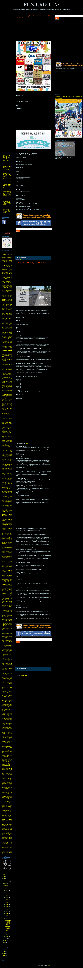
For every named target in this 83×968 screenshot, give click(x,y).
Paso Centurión (5, 686)
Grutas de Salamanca (7, 527)
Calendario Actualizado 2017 (7, 345)
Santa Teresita (9, 780)
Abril (3, 280)
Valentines (10, 834)
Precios (10, 705)
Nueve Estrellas (9, 651)
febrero (5, 945)
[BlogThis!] (21, 257)
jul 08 (7, 918)
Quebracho (10, 723)
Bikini (11, 329)
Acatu (11, 280)
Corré (6, 436)
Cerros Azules (5, 399)
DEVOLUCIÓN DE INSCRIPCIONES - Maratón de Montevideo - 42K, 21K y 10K (7, 156)
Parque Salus (9, 682)
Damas (10, 461)
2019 (4, 876)
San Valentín (7, 774)
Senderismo (6, 788)
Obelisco (10, 654)
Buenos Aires (9, 334)
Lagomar (3, 581)
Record (5, 728)
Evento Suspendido (5, 501)
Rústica (11, 756)
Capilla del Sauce (8, 380)
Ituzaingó (6, 549)
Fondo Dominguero (7, 515)
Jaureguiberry (10, 552)
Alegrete (3, 289)
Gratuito (3, 525)
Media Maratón (8, 620)
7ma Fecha (8, 276)
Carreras (10, 387)
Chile (6, 400)
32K (11, 264)
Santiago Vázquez (5, 783)
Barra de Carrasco (8, 319)
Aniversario (8, 294)
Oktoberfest (7, 655)
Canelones (5, 377)
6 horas (10, 272)
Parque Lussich (6, 677)
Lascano (8, 586)
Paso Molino (9, 688)
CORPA (3, 436)
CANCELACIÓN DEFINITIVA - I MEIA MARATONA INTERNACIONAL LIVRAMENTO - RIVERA (7, 209)
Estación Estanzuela (5, 498)
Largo (9, 584)
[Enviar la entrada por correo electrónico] (18, 257)
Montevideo (21, 669)
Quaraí (7, 723)
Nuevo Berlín (5, 653)
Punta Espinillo (6, 720)
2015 (10, 259)
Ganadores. (4, 521)
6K (10, 273)
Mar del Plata (9, 605)
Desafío (10, 466)
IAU (3, 534)
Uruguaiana (10, 830)
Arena (7, 297)
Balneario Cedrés (8, 312)
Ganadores (10, 520)
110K (8, 254)
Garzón (10, 521)
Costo (11, 450)
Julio (9, 562)
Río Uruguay (6, 751)
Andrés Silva (7, 291)
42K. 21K (9, 266)
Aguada (8, 285)
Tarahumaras (4, 810)
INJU (9, 535)
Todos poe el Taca (8, 814)
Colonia (4, 418)
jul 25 (7, 895)
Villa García (8, 843)
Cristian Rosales (4, 452)
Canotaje (10, 377)
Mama (11, 603)
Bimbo (3, 331)
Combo (10, 427)
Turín (11, 825)
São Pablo (10, 783)
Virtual (9, 847)
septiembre (6, 885)
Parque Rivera (9, 679)
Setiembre (7, 791)
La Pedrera (10, 579)
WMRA (10, 851)
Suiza (7, 806)
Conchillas (5, 433)
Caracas (7, 381)
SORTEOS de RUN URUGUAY (6, 198)
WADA (3, 851)
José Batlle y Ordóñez (8, 555)
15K (8, 256)
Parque (3, 668)
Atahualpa (5, 303)
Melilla (11, 624)
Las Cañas (6, 585)
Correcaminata (9, 438)
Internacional (5, 543)
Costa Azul (4, 449)
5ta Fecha (7, 272)
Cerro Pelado (9, 398)
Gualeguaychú (5, 528)
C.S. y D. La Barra (8, 336)
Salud (6, 760)
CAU (10, 390)
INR (11, 535)
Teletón (10, 810)
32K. (3, 265)
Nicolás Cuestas (4, 647)
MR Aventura (9, 637)
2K (8, 264)
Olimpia (10, 656)
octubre (5, 883)
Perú (5, 693)
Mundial (10, 639)
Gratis (7, 524)
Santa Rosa (10, 779)
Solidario (8, 797)
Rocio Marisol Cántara (8, 752)
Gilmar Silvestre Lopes (6, 523)
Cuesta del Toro (9, 460)
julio (5, 888)
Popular (10, 701)
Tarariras (7, 810)
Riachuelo (7, 742)
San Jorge (6, 766)
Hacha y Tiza (9, 529)
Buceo (4, 334)
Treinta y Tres (8, 823)
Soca (5, 796)
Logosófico (10, 594)
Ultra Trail (10, 828)
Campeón (10, 351)
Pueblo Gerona (7, 713)
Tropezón (10, 824)
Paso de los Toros (7, 688)
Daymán (3, 464)
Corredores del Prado (5, 441)
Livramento (6, 593)
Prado (10, 704)
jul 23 (7, 899)
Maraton (10, 606)
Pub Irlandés (9, 710)
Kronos (9, 567)
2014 (8, 259)
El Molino (10, 487)
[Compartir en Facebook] (24, 257)
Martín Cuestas (7, 616)
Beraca (3, 328)
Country (4, 451)
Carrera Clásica (4, 383)
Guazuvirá (10, 528)
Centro (8, 391)
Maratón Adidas (9, 607)
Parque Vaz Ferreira (5, 683)
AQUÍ (27, 443)
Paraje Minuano (4, 667)
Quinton (10, 724)
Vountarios (4, 849)
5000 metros (10, 269)
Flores (6, 510)
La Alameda (8, 569)
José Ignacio (6, 557)
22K (11, 261)
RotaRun (8, 755)
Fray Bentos (4, 519)
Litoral (11, 590)
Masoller (4, 618)
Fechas (7, 502)
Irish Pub (7, 546)
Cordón (10, 435)
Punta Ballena (6, 717)
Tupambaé (8, 825)
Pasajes (10, 683)
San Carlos (8, 761)
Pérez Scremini (9, 692)
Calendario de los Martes (7, 346)
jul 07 (7, 933)
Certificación (10, 399)
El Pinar (4, 488)
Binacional (4, 332)
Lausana (3, 588)
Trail (8, 818)
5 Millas (6, 269)
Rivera (10, 751)
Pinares (7, 695)
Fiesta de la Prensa (9, 505)
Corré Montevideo (5, 437)
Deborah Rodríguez (8, 464)
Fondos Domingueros (7, 516)
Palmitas (7, 663)
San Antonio (9, 760)
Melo (3, 625)
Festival (7, 504)
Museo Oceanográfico (7, 642)
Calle (3, 351)
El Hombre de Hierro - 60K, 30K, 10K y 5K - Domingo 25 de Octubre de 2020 (68, 97)
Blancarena (8, 332)
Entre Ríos (5, 492)
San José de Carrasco (5, 768)
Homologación (7, 533)
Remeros (7, 738)
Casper (3, 390)
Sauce (11, 786)
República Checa (9, 739)
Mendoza (7, 625)
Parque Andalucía (8, 668)
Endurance (10, 491)
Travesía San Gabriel (8, 821)
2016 (3, 260)
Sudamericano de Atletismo (7, 803)
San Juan (6, 769)
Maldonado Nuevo (5, 602)
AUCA (3, 305)
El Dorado (6, 486)
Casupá (8, 390)
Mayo (3, 619)
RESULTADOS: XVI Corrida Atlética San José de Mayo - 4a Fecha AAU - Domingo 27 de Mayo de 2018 (7, 193)
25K (11, 262)
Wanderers (7, 851)
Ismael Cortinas (9, 548)
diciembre (6, 879)
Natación (4, 644)
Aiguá (8, 287)
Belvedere (7, 327)
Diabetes (8, 474)
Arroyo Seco (5, 301)
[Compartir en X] (22, 257)
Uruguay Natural (9, 832)
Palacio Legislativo (8, 661)
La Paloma (6, 577)
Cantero (3, 380)
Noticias (10, 649)
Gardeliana (8, 521)
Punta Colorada (7, 718)
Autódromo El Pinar (8, 305)
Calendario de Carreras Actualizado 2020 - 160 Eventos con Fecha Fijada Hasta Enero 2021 (7, 186)
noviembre (6, 881)
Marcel (3, 615)
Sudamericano (9, 801)
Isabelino (5, 547)
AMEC (3, 291)
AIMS (11, 287)
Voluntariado (5, 848)
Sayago (6, 787)
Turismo (3, 826)
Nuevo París (10, 653)
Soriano (10, 798)
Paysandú (4, 690)
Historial (3, 532)
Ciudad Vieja (9, 408)
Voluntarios (10, 848)
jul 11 (7, 913)
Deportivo (3, 466)
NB (11, 644)
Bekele (9, 326)
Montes (10, 633)
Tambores (4, 809)
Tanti (8, 809)
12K (5, 256)
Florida (20, 259)
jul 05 (7, 934)
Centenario (4, 391)
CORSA (8, 447)
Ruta (6, 757)
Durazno (7, 479)
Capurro (4, 381)
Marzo (11, 616)
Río (9, 747)
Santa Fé (5, 778)
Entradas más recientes (20, 673)
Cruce (11, 455)
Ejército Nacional (8, 482)
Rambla (3, 727)
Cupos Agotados (6, 461)
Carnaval (7, 382)
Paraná (8, 667)
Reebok (4, 736)
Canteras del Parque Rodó (7, 378)
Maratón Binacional (5, 609)
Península (10, 691)
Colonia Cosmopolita (7, 419)
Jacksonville (10, 549)
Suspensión (10, 806)
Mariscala (3, 616)
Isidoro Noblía (9, 547)
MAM (8, 603)
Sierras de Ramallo (5, 794)
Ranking (7, 727)
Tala (11, 807)
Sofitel (11, 796)
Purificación (4, 723)
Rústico (3, 757)
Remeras (4, 738)
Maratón (4, 607)
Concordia (10, 433)
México (8, 629)
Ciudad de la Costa (5, 405)
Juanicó (8, 560)
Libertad (8, 589)
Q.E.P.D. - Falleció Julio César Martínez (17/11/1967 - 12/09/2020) (7, 162)
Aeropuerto (4, 285)
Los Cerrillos (9, 595)
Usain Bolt (10, 833)
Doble (8, 475)
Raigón (10, 726)
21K (3, 261)
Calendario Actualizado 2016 (7, 343)
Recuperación (10, 734)
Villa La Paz (7, 844)
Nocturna (10, 648)
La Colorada (8, 572)
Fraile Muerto (9, 518)
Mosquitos (7, 636)
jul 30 (7, 890)
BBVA (6, 326)
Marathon (5, 606)
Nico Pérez (10, 646)
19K (6, 257)
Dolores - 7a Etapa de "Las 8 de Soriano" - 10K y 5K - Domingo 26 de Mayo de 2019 (7, 180)
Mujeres (7, 639)
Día (8, 469)
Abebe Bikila (9, 278)
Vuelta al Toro (9, 849)
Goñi (11, 523)
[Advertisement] (33, 30)
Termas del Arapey (5, 812)
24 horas (3, 262)
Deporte (10, 465)
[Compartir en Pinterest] (25, 257)
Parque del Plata (6, 673)
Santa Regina (5, 779)
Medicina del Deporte (5, 621)
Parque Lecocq (9, 675)
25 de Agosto (7, 262)
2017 (9, 260)
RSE (4, 756)
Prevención (5, 706)
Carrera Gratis (5, 387)
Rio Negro (7, 750)
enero (5, 947)
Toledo (3, 815)
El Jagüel (6, 487)
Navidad (8, 644)
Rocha (3, 752)
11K (10, 254)
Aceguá (3, 281)
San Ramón (7, 772)
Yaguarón (4, 852)
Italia (3, 549)
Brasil (11, 333)
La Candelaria (8, 571)
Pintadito (10, 695)
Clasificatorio (7, 409)
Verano (7, 838)
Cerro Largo (9, 396)
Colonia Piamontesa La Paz (7, 424)
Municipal (7, 641)
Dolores (8, 477)
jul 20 (7, 902)
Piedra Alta (8, 694)
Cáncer (11, 375)
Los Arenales (4, 595)
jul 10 (7, 915)
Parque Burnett (9, 669)
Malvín (10, 602)
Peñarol (3, 692)
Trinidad (7, 824)
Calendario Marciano (7, 347)
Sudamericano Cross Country (7, 802)
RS (3, 756)
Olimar (11, 655)
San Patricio (8, 770)
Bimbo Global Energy (8, 331)
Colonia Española (5, 422)
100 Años (10, 253)
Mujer (3, 639)
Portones (3, 704)
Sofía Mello (8, 796)
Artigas (10, 301)
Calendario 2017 (5, 338)
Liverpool (5, 592)
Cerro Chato (9, 392)
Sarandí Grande (6, 786)
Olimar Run (4, 656)
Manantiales (4, 605)
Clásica (3, 409)
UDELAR (3, 828)
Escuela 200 (7, 497)
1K (7, 257)
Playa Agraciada (7, 700)
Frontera (5, 520)
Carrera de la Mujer (9, 385)
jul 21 (7, 901)
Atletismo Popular (9, 304)
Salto (6, 759)
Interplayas (5, 544)
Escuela (3, 497)
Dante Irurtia (10, 463)
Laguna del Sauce (8, 581)
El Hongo (3, 487)
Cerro (6, 392)
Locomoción (4, 594)
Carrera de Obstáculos (7, 386)
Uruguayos (4, 833)
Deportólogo (7, 466)
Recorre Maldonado (7, 731)
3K (5, 265)
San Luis (10, 769)
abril (5, 942)
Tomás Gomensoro (8, 815)
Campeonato (5, 354)
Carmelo (4, 382)
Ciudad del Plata (7, 406)
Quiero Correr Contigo (5, 724)
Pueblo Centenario (5, 711)
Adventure (6, 282)
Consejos (4, 435)
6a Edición (6, 273)
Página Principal (34, 673)
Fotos (6, 518)
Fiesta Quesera (6, 509)
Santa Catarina (7, 777)
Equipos (10, 496)
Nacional (10, 642)
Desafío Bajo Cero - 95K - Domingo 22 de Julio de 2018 (30, 263)
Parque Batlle (4, 669)
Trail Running (7, 818)
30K (9, 264)
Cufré (3, 461)
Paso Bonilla (4, 684)
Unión (11, 829)
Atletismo (4, 304)
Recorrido (5, 732)
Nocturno (3, 649)
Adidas (6, 281)
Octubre (3, 655)
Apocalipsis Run (8, 295)
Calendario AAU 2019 (8, 341)
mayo (5, 940)
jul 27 (7, 892)
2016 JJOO (6, 260)
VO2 (11, 847)
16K (10, 255)
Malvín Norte (4, 603)
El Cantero (8, 483)
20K (11, 260)
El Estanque (10, 486)
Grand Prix (4, 524)
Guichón (4, 529)
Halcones (4, 530)
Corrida (10, 441)
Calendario (10, 337)
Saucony (3, 787)
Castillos (5, 390)
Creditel (10, 451)
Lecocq (10, 588)
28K (3, 264)
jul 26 (7, 893)
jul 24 (7, 897)
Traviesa (3, 823)
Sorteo (3, 800)
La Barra (8, 570)
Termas (3, 811)
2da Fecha (5, 264)
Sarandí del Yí (9, 784)
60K (3, 273)
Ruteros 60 (9, 758)
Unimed (8, 829)
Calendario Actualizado (7, 342)
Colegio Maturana (6, 417)
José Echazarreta (4, 556)
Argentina (5, 299)
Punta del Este (8, 719)
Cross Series (8, 455)
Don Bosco (7, 478)
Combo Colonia (7, 428)
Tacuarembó (6, 807)
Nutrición (7, 654)
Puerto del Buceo (9, 715)
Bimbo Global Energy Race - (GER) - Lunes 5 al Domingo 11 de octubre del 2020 (7, 168)
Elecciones (3, 489)
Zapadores (6, 853)
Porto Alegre (9, 702)
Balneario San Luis (7, 315)
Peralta (6, 692)
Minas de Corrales (5, 632)
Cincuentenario (9, 401)
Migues (10, 629)
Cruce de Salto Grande (6, 456)
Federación (10, 502)
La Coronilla (8, 574)
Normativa (7, 649)
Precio (7, 705)
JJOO (3, 555)
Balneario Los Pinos (9, 314)
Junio (11, 562)
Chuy (8, 400)
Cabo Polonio (5, 337)
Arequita (10, 297)
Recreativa (5, 734)
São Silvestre (4, 784)
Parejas (10, 667)
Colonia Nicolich (9, 423)
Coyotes (7, 451)
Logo (7, 594)
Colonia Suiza (5, 426)
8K (5, 277)
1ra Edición (10, 257)
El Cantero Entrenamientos (7, 484)
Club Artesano (7, 410)
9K (10, 277)
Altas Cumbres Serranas (8, 290)
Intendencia (10, 541)
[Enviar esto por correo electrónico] (19, 257)
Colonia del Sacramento (7, 421)
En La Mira (6, 491)
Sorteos (6, 800)
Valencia (7, 834)
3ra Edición (8, 265)
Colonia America (9, 418)
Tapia (11, 809)
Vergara (10, 838)
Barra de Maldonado (6, 320)
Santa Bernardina (7, 775)
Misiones (3, 633)
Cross (8, 453)
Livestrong (10, 592)
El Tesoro (9, 488)
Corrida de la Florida (5, 442)
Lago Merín (9, 580)
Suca (6, 801)
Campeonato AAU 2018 (8, 358)
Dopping (3, 479)
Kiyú (6, 567)
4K (5, 268)
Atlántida (10, 303)
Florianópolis (10, 510)
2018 (4, 878)
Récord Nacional (8, 729)
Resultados (4, 741)
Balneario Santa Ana (7, 317)
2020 (4, 874)
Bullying (3, 336)
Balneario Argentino (5, 310)
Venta (3, 838)
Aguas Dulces (4, 287)
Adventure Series (8, 283)
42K (6, 266)
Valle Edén (7, 835)
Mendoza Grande (8, 627)
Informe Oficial (9, 534)
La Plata (4, 580)
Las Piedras (4, 586)
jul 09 (7, 917)
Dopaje (11, 478)
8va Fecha (7, 277)
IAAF (11, 533)
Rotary (11, 755)
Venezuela (10, 837)
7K (9, 274)
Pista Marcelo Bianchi (8, 699)
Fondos (10, 515)
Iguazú (5, 534)
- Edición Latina (5, 253)
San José (10, 767)
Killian (3, 567)
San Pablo (4, 770)
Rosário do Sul (4, 755)
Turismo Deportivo (8, 826)
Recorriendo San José (7, 733)
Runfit (8, 756)
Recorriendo (10, 732)
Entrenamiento (5, 496)
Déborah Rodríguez (5, 465)
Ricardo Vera (7, 743)
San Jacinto (8, 765)
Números (3, 654)
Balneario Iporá (5, 313)
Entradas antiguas (47, 673)
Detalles (6, 469)
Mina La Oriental (5, 630)
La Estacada (4, 576)
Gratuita (10, 524)
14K (6, 256)
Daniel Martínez (5, 463)
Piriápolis (24, 669)
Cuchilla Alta (7, 459)
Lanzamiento (5, 584)
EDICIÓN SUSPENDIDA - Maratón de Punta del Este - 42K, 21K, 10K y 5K (7, 174)
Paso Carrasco (9, 684)
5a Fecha (6, 270)
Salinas (3, 759)
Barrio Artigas (6, 323)
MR (6, 637)
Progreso (10, 706)
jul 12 (7, 911)
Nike (8, 648)
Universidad (5, 830)
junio (5, 938)
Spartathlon (10, 800)
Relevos (10, 737)
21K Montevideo (7, 261)
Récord (8, 728)
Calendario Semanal (7, 350)
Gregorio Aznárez (8, 525)
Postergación (7, 704)
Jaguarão (4, 551)
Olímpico (6, 659)
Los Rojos (8, 598)
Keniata (10, 566)
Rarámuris (10, 727)
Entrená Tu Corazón (7, 495)
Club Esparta (8, 413)
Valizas (3, 835)
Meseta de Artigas (9, 628)
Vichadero (10, 839)
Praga (3, 705)
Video (3, 841)
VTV (6, 849)
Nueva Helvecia (5, 650)
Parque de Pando (9, 672)
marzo (5, 944)
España (11, 497)
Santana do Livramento (7, 782)
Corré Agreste (9, 436)
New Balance (7, 645)
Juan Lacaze (7, 558)
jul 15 (7, 908)
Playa (3, 700)
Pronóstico (5, 708)
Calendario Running (7, 349)
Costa (11, 447)
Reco (3, 728)
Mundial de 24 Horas (5, 640)
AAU (5, 278)
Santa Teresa (4, 780)
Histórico (6, 532)
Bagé (7, 309)
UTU (3, 834)
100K (3, 254)
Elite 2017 (7, 489)
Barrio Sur (7, 324)
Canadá (10, 374)
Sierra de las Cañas (8, 793)
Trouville (4, 825)
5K (9, 271)
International (10, 543)
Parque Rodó (5, 681)
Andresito (8, 292)
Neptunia (3, 645)
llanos (11, 593)
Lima (6, 590)
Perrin (3, 693)
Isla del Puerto (4, 548)
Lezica (5, 589)
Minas (10, 630)
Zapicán (9, 853)
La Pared (3, 579)
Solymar (6, 798)
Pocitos (7, 701)
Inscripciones (5, 537)
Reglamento (7, 737)
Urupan (7, 833)
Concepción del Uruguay (7, 432)
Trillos (3, 824)
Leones (3, 589)
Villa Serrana (7, 846)
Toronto (4, 816)
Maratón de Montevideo (7, 612)
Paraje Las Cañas (8, 665)
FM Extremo (9, 511)
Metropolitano (4, 629)
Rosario (10, 754)
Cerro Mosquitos (4, 398)
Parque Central (4, 670)
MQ (4, 637)
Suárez (3, 801)
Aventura (4, 306)
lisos (8, 590)
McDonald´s (6, 619)
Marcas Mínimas (9, 614)
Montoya (3, 636)
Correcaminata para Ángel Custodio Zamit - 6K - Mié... (8, 922)
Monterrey (7, 633)
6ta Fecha (7, 274)
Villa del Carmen (6, 842)
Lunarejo (3, 601)
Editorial (7, 481)
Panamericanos (9, 664)
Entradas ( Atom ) (24, 675)
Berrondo (6, 328)
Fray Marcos (9, 519)
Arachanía (3, 296)
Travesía (4, 820)
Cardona (10, 381)
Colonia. (7, 427)
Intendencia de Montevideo (7, 542)
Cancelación (6, 375)
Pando (3, 665)
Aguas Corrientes (9, 286)
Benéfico (10, 327)
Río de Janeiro (7, 748)
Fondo (6, 513)
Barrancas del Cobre (8, 322)
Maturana (10, 618)
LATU (11, 586)
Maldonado (8, 601)
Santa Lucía (9, 778)
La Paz (6, 579)
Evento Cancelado (9, 500)
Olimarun (7, 656)
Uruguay (4, 832)
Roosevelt (7, 754)
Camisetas (7, 351)
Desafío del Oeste (5, 468)
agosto (5, 887)
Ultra (6, 828)
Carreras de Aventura (5, 389)
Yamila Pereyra (9, 852)
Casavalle (10, 389)
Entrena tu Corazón (8, 493)
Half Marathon (9, 530)
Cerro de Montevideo (6, 394)
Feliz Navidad (4, 504)
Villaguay (6, 847)
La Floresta (9, 576)
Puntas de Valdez (8, 722)
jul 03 (7, 936)
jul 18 (7, 904)
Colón (10, 417)
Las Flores (10, 585)
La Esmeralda (9, 575)
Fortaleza (3, 518)
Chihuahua (3, 400)
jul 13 (7, 909)
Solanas (4, 797)
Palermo (3, 663)
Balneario (10, 309)
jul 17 (7, 906)
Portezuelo (4, 702)
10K (5, 254)
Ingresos (4, 535)
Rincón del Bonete (8, 746)
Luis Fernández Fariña (8, 599)
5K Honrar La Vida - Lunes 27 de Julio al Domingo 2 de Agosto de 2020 (7, 203)
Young (3, 853)
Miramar (10, 632)
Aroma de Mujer (9, 300)
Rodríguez (4, 754)
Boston (8, 333)
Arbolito (6, 296)
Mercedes (4, 628)
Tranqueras (10, 819)
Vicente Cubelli (5, 839)
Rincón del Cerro (5, 747)
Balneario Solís (5, 318)
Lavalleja (7, 588)
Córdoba (7, 435)
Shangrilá (5, 792)
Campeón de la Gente (7, 352)
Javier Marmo (4, 553)
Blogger (48, 965)
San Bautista (4, 761)
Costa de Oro (8, 449)
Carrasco (10, 382)
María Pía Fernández (8, 615)
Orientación (7, 660)
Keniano (7, 566)
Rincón (6, 745)
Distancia (5, 475)
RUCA (6, 756)
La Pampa (10, 577)
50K (3, 271)
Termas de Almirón (8, 811)
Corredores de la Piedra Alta (7, 440)
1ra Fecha (4, 259)
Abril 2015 (7, 280)
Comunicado (10, 431)
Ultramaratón (4, 829)
